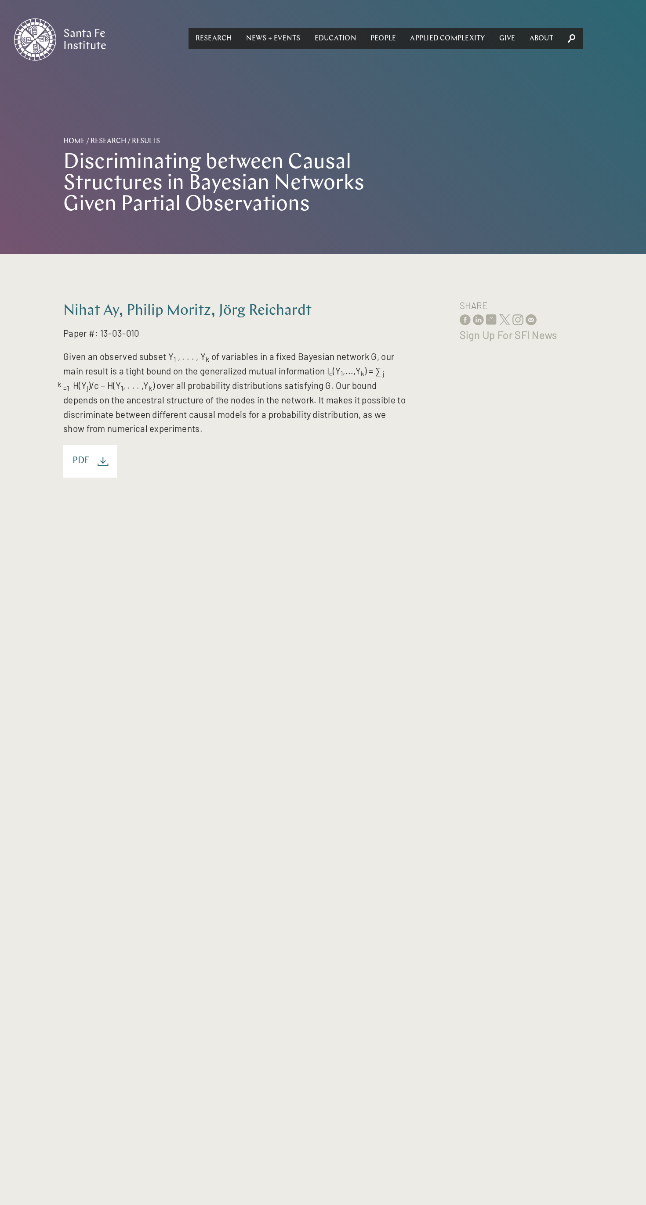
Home (74, 141)
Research (214, 38)
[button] (214, 38)
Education (335, 38)
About (541, 38)
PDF (81, 461)
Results (146, 141)
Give (507, 38)
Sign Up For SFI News (508, 334)
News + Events (273, 38)
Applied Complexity (447, 38)
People (383, 38)
